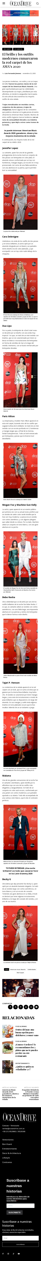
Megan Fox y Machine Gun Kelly (19, 504)
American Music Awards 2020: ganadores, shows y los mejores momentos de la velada (10, 1094)
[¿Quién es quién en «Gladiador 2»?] (7, 1066)
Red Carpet (7, 49)
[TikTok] (13, 1254)
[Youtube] (19, 1254)
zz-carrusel (18, 49)
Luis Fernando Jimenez (13, 73)
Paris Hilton (8, 416)
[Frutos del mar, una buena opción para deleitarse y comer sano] (7, 1031)
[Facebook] (10, 1007)
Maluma (6, 775)
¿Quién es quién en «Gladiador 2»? (24, 1068)
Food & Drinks (21, 1026)
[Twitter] (15, 1007)
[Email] (31, 1007)
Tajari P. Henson (11, 682)
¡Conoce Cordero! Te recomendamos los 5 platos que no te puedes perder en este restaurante (26, 1050)
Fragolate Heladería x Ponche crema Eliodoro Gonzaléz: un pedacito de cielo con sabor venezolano (30, 1094)
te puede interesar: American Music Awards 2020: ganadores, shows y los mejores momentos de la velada (20, 133)
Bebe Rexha (8, 597)
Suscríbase (20, 1244)
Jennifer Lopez (10, 148)
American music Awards (18, 969)
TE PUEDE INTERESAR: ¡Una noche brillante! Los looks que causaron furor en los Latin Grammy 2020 (20, 871)
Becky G (6, 879)
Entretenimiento (22, 1063)
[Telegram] (36, 1007)
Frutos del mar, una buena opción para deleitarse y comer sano (26, 1032)
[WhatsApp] (26, 1007)
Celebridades (32, 969)
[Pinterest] (20, 1007)
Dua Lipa (7, 325)
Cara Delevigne (10, 236)
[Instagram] (8, 1254)
